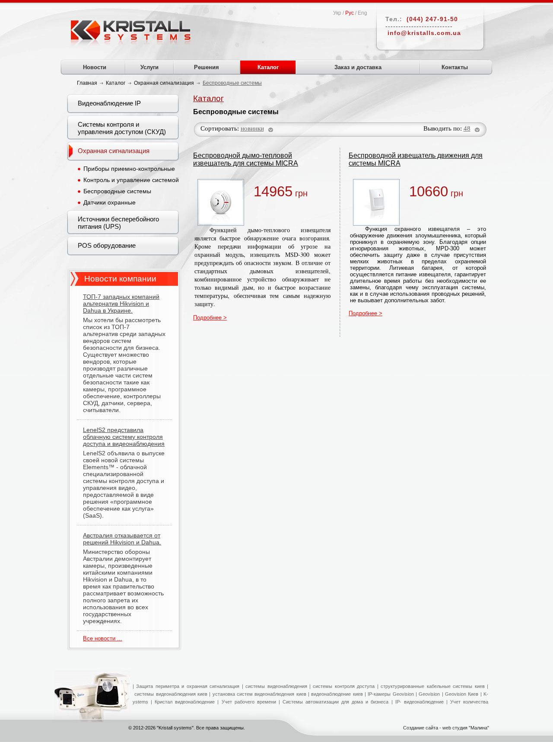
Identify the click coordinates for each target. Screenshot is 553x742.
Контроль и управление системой (131, 179)
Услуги (149, 67)
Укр (337, 13)
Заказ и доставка (357, 67)
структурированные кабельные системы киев (432, 686)
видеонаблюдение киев (336, 694)
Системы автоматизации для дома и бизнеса (336, 701)
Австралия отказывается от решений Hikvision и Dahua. (122, 539)
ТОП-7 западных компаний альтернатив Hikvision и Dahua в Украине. (121, 303)
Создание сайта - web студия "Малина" (446, 727)
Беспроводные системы (117, 191)
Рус (349, 13)
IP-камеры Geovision (390, 694)
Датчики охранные (109, 202)
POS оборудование (107, 245)
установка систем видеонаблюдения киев (259, 694)
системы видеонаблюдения (276, 686)
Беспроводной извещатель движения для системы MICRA (416, 159)
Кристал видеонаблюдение (183, 701)
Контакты (455, 67)
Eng (362, 13)
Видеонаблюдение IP (109, 103)
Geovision (428, 694)
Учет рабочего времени (249, 701)
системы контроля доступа (344, 686)
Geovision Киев (461, 694)
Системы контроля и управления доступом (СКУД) (122, 128)
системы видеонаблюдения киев (170, 694)
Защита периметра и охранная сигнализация (187, 686)
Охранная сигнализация (113, 150)
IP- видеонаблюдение (419, 701)
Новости (94, 67)
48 (467, 128)
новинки (252, 128)
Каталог (268, 67)
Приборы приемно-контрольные (129, 168)
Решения (206, 67)
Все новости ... (102, 638)
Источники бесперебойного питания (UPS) (118, 222)
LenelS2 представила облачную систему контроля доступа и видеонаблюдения (124, 436)
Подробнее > (210, 317)
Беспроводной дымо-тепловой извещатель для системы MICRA (245, 159)
